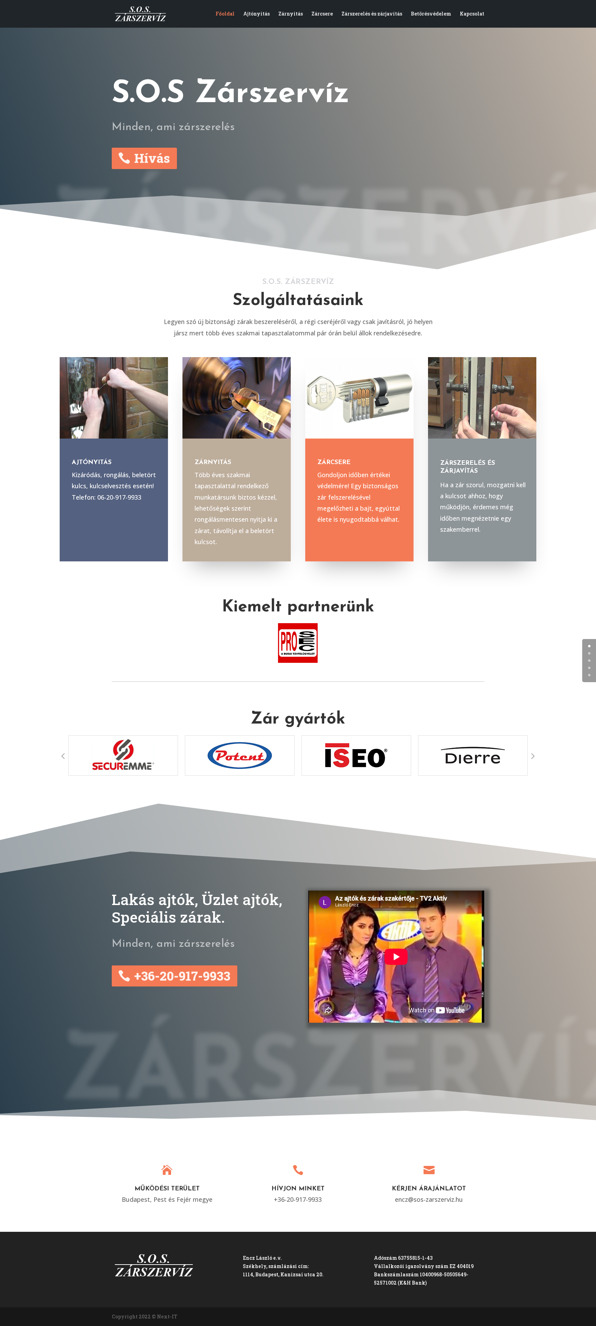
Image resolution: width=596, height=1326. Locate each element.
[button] (63, 755)
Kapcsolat (472, 14)
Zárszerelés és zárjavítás (371, 14)
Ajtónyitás (256, 14)
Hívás (152, 158)
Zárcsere (322, 14)
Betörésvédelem (431, 14)
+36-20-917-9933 (182, 976)
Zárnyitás (290, 14)
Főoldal (225, 14)
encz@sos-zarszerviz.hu (429, 1199)
